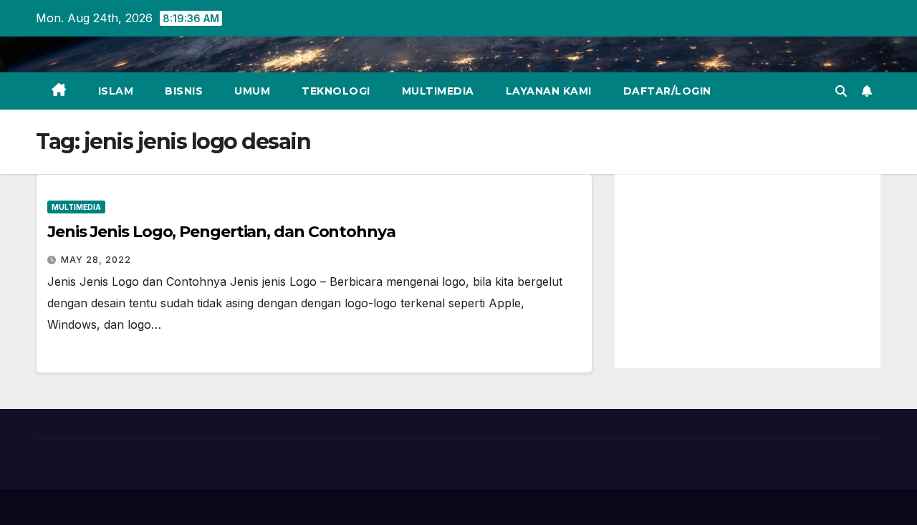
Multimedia (438, 91)
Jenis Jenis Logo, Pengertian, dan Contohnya (221, 231)
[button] (841, 91)
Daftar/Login (667, 91)
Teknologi (336, 91)
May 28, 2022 (96, 259)
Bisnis (184, 91)
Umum (252, 91)
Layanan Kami (549, 91)
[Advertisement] (747, 271)
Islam (116, 91)
